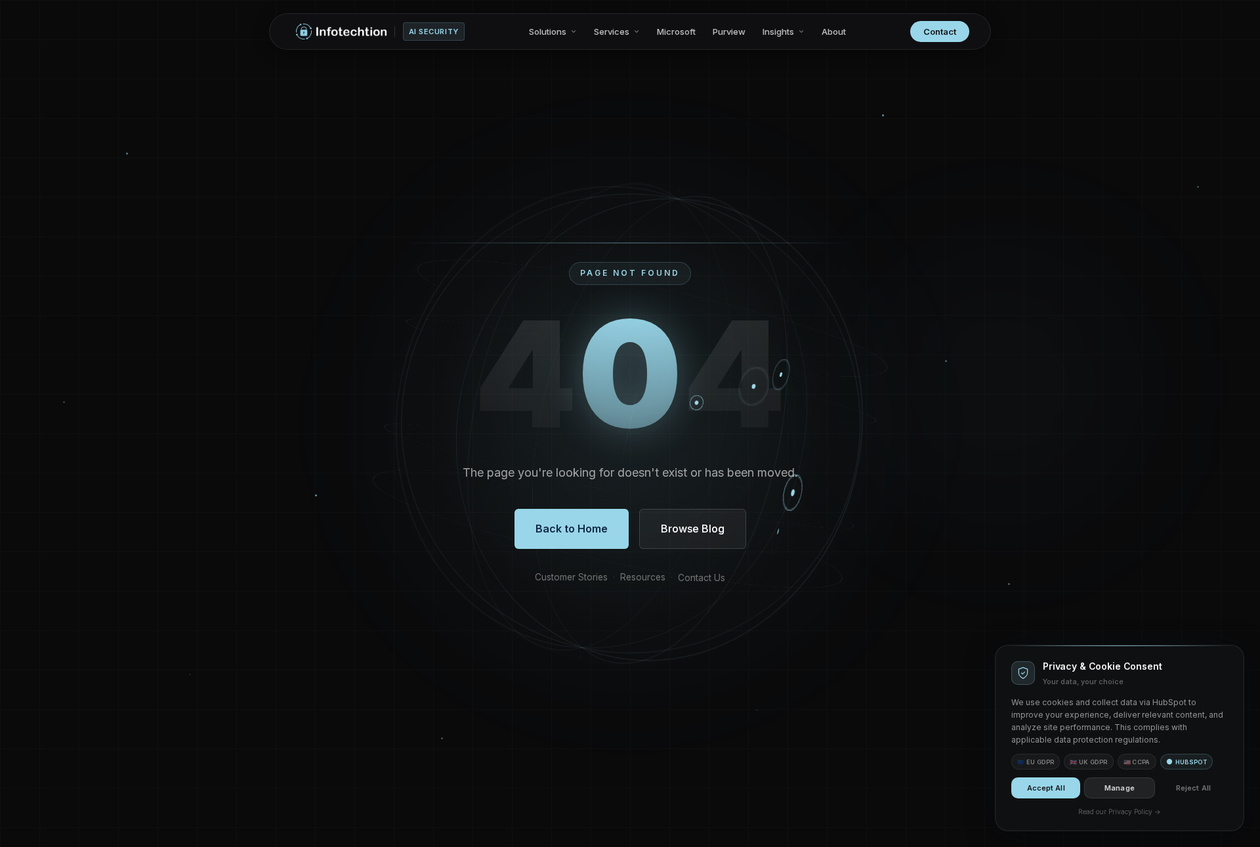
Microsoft (676, 31)
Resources (642, 577)
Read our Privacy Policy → (1119, 811)
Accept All (1046, 788)
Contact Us (701, 578)
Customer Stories (571, 577)
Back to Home (572, 528)
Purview (729, 31)
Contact (939, 31)
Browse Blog (692, 528)
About (834, 31)
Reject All (1193, 788)
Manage (1119, 788)
